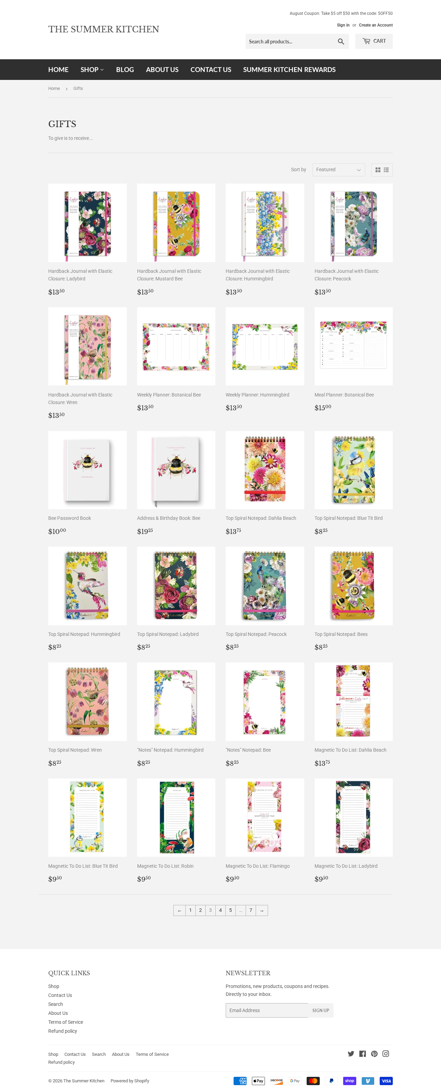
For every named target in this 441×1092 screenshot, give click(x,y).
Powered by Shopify (130, 1080)
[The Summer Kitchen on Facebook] (362, 1055)
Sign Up (320, 1010)
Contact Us (211, 69)
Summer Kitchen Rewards (289, 69)
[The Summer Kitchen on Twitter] (351, 1055)
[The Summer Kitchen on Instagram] (385, 1055)
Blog (125, 69)
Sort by (298, 169)
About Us (162, 69)
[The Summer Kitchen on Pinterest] (374, 1055)
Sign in (343, 25)
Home (58, 69)
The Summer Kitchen (104, 29)
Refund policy (62, 1031)
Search (55, 1004)
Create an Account (376, 25)
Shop (90, 69)
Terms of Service (65, 1022)
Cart (379, 41)
